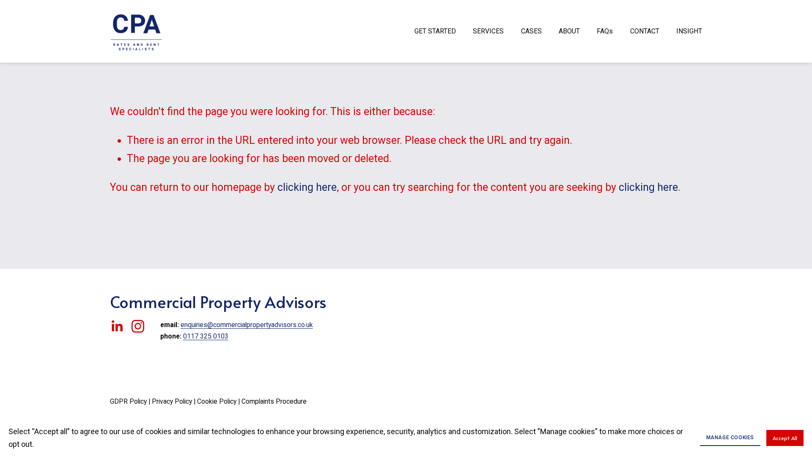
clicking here (307, 187)
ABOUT (569, 31)
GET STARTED (435, 31)
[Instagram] (138, 326)
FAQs (605, 31)
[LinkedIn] (116, 326)
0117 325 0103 (205, 336)
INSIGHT (689, 31)
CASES (531, 31)
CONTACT (644, 31)
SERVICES (488, 31)
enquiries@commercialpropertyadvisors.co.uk (247, 325)
